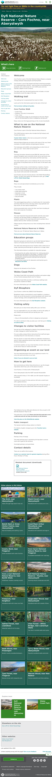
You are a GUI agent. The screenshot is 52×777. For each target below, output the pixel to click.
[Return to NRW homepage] (9, 2)
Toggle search (46, 2)
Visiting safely (5, 98)
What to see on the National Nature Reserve (6, 85)
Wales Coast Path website (39, 284)
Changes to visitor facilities (6, 101)
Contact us (13, 759)
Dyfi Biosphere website (38, 300)
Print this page (47, 751)
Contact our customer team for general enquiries (28, 454)
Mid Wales (24, 11)
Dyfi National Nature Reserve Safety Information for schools (22, 470)
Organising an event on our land (6, 105)
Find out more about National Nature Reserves (27, 234)
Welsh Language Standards (24, 766)
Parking (3, 111)
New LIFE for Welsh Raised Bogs (11, 726)
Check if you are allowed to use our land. (25, 358)
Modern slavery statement (23, 769)
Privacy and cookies (8, 769)
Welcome (3, 78)
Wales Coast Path (6, 93)
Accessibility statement (7, 766)
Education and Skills (21, 261)
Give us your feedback (30, 751)
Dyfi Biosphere (5, 96)
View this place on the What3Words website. (26, 419)
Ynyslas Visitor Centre (20, 138)
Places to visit (16, 11)
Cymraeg (41, 2)
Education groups (6, 88)
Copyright (44, 766)
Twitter (38, 760)
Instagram (44, 760)
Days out (8, 11)
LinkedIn (41, 760)
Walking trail (4, 81)
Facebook (34, 760)
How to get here (5, 108)
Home (3, 11)
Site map (36, 766)
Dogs (2, 91)
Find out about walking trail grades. (24, 106)
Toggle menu (50, 2)
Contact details (5, 113)
